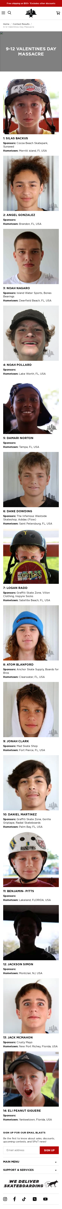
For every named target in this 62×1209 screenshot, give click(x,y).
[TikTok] (24, 1199)
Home (6, 24)
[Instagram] (5, 1199)
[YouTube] (45, 1199)
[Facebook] (14, 1199)
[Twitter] (34, 1199)
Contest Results (21, 24)
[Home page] (31, 13)
